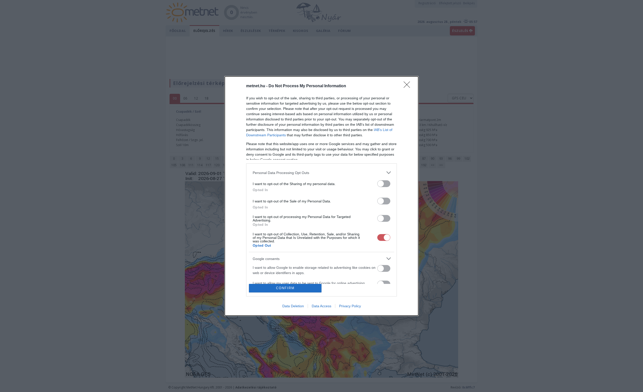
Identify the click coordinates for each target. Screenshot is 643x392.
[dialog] (321, 196)
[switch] (383, 183)
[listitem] (321, 172)
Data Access (321, 306)
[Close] (408, 86)
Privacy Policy (350, 306)
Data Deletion (293, 306)
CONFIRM (285, 288)
